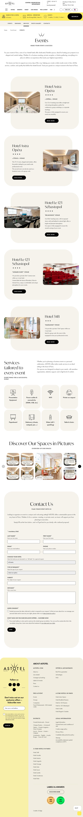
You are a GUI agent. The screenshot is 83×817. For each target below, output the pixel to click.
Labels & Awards (37, 680)
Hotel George (37, 764)
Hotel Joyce (36, 770)
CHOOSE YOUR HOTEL (14, 557)
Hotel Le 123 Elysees (61, 703)
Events (35, 697)
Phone (45, 546)
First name (47, 536)
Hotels (13, 9)
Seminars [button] (18, 23)
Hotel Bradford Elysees (62, 700)
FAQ (57, 678)
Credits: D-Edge (37, 811)
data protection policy (49, 613)
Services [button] (26, 23)
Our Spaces (34, 9)
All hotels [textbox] (8, 17)
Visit (51, 9)
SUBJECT (10, 577)
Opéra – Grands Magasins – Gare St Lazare (41, 728)
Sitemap (58, 738)
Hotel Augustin (37, 761)
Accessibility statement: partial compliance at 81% (64, 741)
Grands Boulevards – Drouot (41, 722)
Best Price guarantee (61, 672)
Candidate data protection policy (65, 735)
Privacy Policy (59, 732)
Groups (35, 700)
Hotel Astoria (37, 758)
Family (26, 9)
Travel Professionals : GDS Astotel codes (42, 706)
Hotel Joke (36, 767)
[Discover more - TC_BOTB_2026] (51, 804)
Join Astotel (36, 675)
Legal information (60, 722)
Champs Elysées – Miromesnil (41, 725)
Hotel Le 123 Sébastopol (62, 706)
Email (9, 546)
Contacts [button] (47, 23)
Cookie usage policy (61, 729)
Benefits (19, 9)
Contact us (36, 686)
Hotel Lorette (36, 773)
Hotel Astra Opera (61, 697)
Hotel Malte (59, 708)
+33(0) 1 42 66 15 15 (52, 2)
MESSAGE (10, 588)
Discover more (54, 792)
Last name (11, 536)
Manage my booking (39, 678)
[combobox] (13, 17)
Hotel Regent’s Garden (62, 711)
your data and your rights (48, 623)
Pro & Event (43, 9)
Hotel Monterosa (38, 776)
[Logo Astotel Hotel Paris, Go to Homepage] (10, 3)
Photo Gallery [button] (36, 23)
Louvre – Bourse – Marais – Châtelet (41, 732)
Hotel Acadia (37, 755)
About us (35, 672)
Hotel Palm (36, 778)
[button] (54, 10)
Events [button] (10, 23)
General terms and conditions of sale (64, 725)
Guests (50, 15)
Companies (36, 703)
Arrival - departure (33, 15)
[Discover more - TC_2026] (60, 804)
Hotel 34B (36, 752)
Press (34, 683)
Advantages (59, 675)
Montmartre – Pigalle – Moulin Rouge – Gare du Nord (41, 736)
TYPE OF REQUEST (13, 567)
